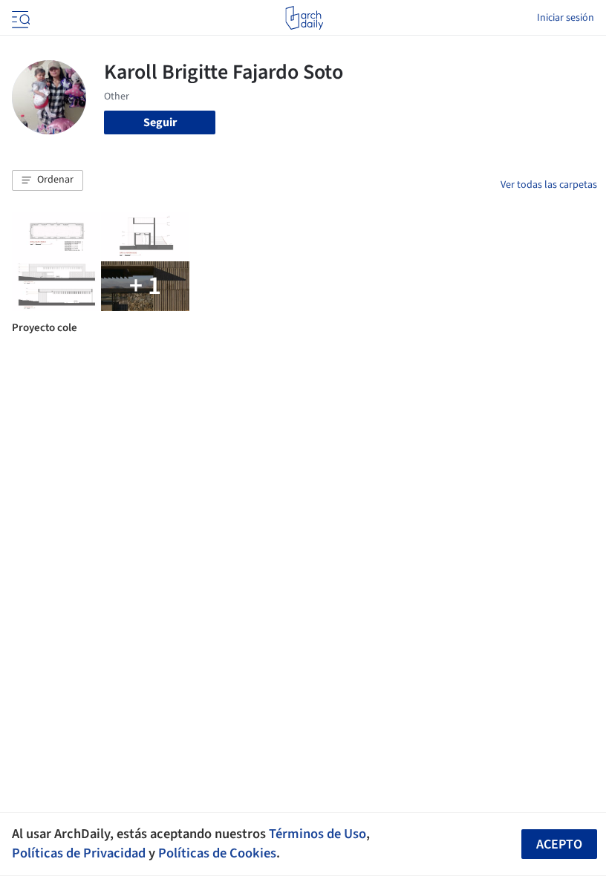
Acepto (559, 844)
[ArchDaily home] (304, 18)
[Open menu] (19, 17)
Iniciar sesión (565, 18)
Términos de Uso (317, 833)
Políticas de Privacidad (79, 853)
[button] (47, 180)
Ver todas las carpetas (549, 185)
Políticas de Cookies (217, 853)
